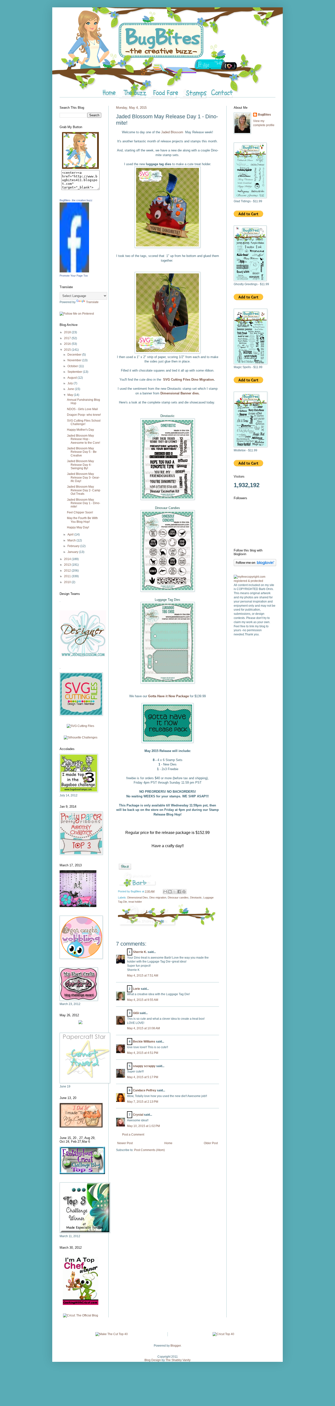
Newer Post (125, 1143)
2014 (68, 559)
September (75, 372)
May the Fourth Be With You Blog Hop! (82, 519)
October (73, 366)
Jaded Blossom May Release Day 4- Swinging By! (80, 464)
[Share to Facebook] (179, 891)
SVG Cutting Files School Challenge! (84, 422)
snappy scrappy (144, 1066)
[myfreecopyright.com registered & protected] (254, 581)
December (74, 354)
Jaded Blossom (172, 132)
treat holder (135, 901)
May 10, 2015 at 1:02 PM (143, 1126)
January (73, 552)
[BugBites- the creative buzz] (74, 271)
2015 (68, 349)
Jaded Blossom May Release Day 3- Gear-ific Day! (83, 477)
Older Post (211, 1143)
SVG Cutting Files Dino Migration (188, 379)
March (72, 540)
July (70, 383)
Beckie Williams (144, 1041)
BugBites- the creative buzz (76, 200)
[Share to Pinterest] (183, 891)
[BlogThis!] (170, 891)
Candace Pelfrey (144, 1090)
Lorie (136, 989)
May (70, 395)
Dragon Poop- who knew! (84, 414)
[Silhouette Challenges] (80, 737)
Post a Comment (133, 1134)
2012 (68, 570)
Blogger (175, 1345)
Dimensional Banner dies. (180, 393)
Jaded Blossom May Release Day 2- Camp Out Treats (83, 490)
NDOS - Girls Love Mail (82, 409)
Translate (92, 302)
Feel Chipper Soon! (80, 512)
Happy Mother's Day (80, 429)
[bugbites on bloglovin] (255, 565)
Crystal (138, 1114)
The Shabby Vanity (178, 1360)
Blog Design (152, 1360)
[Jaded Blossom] (83, 656)
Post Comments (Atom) (149, 1150)
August (72, 377)
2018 (68, 332)
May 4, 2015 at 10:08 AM (143, 1028)
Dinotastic (196, 897)
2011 (68, 576)
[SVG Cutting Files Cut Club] (80, 726)
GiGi (136, 1013)
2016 (68, 344)
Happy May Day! (78, 527)
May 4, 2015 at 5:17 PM (142, 1077)
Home (168, 1143)
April (70, 534)
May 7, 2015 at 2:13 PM (142, 1101)
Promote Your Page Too (74, 275)
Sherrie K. (140, 952)
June (71, 389)
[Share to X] (174, 891)
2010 (68, 582)
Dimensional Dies (137, 897)
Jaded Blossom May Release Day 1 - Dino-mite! (83, 503)
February (73, 546)
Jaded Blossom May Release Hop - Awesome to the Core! (83, 439)
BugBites (264, 114)
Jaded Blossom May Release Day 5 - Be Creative (82, 452)
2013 (68, 564)
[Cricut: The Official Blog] (80, 1315)
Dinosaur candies (178, 897)
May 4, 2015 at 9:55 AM (142, 1000)
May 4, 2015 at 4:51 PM (142, 1053)
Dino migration (157, 897)
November (74, 360)
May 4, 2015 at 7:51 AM (142, 975)
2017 (68, 338)
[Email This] (165, 891)
